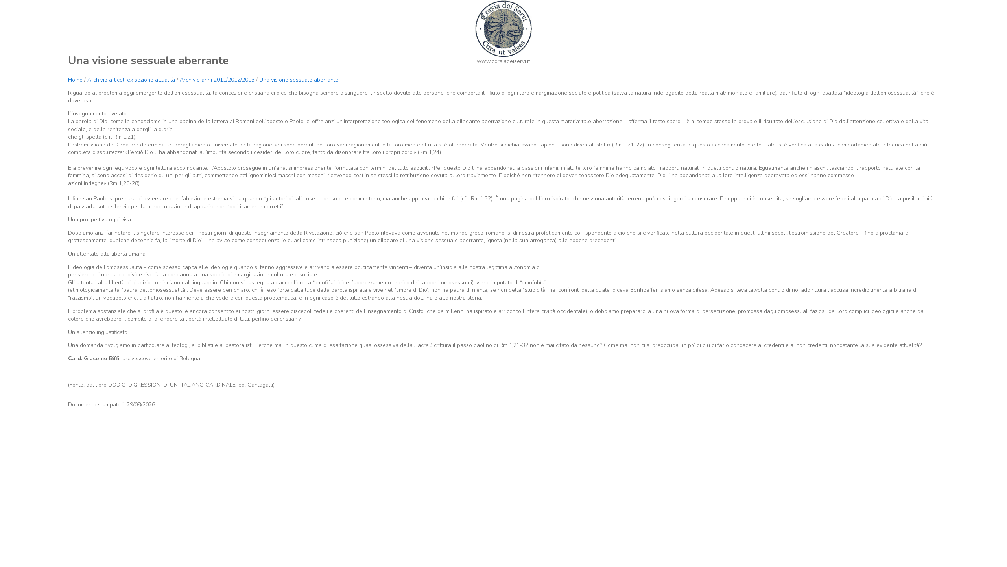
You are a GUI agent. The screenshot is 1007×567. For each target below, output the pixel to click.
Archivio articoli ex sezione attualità (132, 79)
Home (75, 79)
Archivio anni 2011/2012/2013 (217, 79)
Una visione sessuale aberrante (298, 79)
